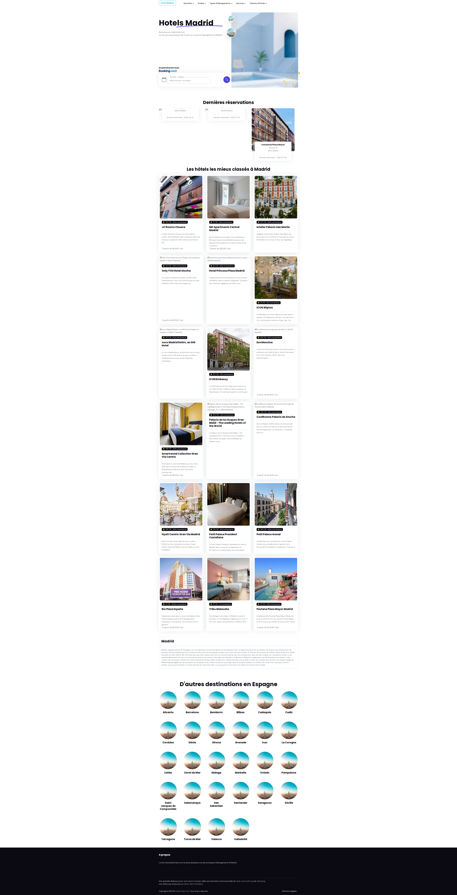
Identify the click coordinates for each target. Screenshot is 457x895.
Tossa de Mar (192, 839)
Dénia (192, 742)
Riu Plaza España (172, 609)
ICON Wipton (265, 307)
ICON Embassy (218, 379)
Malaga (216, 772)
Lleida (168, 772)
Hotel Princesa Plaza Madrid (227, 270)
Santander (240, 803)
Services (240, 3)
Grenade (240, 742)
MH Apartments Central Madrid (224, 228)
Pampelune (289, 772)
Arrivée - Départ (177, 77)
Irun (264, 742)
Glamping (261, 881)
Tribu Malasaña (219, 609)
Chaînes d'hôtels (257, 3)
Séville (289, 803)
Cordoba (168, 742)
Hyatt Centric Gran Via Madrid (181, 534)
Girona (216, 742)
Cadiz (289, 712)
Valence (216, 839)
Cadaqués (264, 712)
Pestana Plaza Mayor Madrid (275, 609)
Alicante (168, 712)
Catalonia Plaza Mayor (273, 144)
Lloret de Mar (192, 772)
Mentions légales (289, 891)
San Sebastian (216, 804)
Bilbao (241, 712)
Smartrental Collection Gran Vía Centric (180, 455)
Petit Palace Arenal (269, 534)
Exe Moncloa (265, 342)
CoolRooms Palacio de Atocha (276, 417)
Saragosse (265, 803)
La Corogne (289, 742)
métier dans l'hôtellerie (193, 884)
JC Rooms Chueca (173, 227)
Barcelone (192, 712)
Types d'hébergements (220, 3)
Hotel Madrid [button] (167, 3)
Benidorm (216, 712)
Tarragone (168, 839)
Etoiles (201, 3)
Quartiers (188, 3)
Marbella (240, 772)
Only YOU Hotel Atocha (176, 270)
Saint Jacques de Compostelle (168, 806)
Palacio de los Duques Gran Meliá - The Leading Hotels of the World (227, 423)
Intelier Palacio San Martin (273, 227)
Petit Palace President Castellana (223, 536)
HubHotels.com (182, 891)
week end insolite (243, 881)
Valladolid (240, 839)
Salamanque (192, 803)
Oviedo (264, 772)
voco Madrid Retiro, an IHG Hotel (178, 344)
